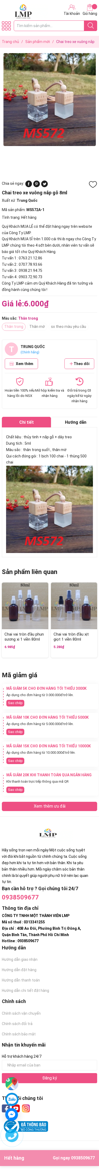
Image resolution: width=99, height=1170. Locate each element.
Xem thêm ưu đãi (49, 806)
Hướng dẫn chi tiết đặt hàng (25, 990)
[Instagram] (26, 1108)
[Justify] (90, 25)
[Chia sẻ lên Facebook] (28, 186)
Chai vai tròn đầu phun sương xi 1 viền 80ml (24, 637)
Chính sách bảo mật (19, 1034)
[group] (49, 99)
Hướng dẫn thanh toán (21, 980)
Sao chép (15, 703)
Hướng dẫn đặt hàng (19, 970)
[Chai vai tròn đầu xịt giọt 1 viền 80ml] (74, 605)
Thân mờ (37, 326)
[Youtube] (16, 1108)
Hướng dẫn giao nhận (19, 959)
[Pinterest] (36, 186)
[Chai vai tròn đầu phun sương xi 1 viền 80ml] (25, 605)
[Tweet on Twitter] (44, 186)
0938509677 (20, 897)
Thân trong (13, 326)
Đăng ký (49, 1078)
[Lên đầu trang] (84, 1145)
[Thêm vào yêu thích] (93, 184)
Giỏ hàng (90, 13)
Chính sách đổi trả (17, 1024)
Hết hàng (49, 1158)
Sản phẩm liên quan (29, 572)
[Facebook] (6, 1108)
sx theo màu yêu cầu (68, 326)
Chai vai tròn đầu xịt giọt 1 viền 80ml (71, 637)
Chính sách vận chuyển (21, 1013)
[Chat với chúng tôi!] (11, 1114)
